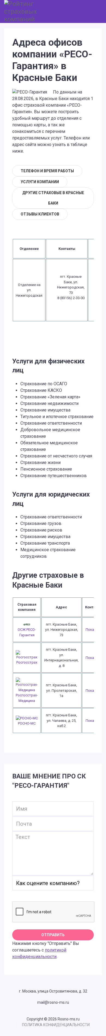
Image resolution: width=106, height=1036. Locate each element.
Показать (94, 630)
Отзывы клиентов (40, 214)
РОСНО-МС (27, 723)
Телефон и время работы (47, 171)
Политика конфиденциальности (56, 1025)
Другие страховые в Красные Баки (53, 198)
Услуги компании (40, 182)
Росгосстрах (26, 662)
